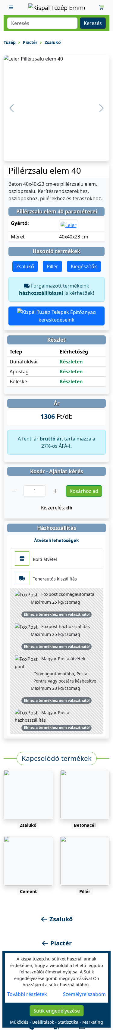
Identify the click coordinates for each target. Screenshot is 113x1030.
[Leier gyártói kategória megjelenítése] (69, 224)
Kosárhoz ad (84, 491)
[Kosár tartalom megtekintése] (101, 7)
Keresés (93, 23)
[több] (55, 491)
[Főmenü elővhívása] (11, 7)
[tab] (27, 994)
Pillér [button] (52, 266)
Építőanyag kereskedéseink (67, 316)
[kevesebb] (14, 491)
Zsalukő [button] (25, 266)
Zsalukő (53, 42)
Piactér (30, 42)
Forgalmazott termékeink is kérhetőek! (56, 289)
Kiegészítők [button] (84, 266)
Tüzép (10, 42)
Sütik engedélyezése (56, 1010)
